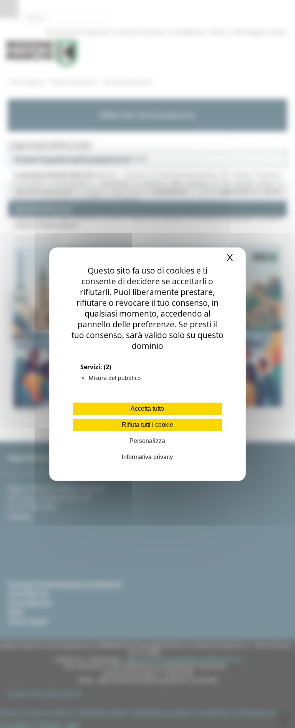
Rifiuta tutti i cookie (147, 424)
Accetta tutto (147, 408)
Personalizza (147, 441)
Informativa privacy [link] (147, 457)
